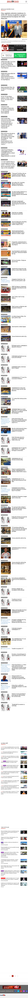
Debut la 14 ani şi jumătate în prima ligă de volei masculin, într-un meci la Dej (19, 695)
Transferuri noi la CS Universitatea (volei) (17, 600)
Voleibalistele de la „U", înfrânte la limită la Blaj (17, 459)
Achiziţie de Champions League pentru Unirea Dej (19, 497)
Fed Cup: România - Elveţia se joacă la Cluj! (19, 261)
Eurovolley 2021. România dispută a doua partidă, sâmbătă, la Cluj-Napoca (18, 184)
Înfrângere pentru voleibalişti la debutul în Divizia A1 (19, 346)
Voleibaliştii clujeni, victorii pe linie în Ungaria (19, 367)
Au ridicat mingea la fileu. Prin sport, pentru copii (19, 317)
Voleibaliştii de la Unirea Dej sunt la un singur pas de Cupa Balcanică (19, 389)
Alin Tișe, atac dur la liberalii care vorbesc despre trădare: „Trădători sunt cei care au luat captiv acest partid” (10, 757)
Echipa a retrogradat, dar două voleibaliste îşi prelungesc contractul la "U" (19, 611)
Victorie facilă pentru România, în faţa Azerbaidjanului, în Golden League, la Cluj (19, 223)
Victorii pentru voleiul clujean (19, 326)
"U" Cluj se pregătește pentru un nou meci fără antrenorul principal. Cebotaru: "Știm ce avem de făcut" (10, 748)
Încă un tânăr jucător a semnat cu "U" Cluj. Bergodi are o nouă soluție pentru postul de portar (10, 792)
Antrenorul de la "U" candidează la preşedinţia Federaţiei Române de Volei (18, 677)
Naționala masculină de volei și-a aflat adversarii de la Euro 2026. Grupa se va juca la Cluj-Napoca (8, 76)
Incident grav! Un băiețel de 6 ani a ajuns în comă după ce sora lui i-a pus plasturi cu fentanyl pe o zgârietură (10, 884)
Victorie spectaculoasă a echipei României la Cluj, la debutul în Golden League (18, 232)
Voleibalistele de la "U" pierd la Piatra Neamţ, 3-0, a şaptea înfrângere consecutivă (19, 449)
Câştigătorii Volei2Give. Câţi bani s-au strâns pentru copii (18, 280)
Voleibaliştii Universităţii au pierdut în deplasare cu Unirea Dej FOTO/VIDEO (19, 489)
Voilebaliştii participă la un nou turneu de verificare (19, 356)
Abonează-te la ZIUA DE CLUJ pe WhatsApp (21, 55)
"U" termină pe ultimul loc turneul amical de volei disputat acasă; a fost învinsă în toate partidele (19, 529)
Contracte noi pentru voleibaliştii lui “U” (17, 629)
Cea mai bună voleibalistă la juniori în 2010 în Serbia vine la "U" (19, 579)
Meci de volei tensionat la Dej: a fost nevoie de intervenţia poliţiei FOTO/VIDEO (19, 430)
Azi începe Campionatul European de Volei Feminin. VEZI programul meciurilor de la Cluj (19, 203)
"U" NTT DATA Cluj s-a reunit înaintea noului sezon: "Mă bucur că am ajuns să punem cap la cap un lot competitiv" (8, 164)
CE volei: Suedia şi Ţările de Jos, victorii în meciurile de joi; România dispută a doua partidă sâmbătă (19, 193)
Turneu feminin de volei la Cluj (19, 336)
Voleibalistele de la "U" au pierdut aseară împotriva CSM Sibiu (19, 480)
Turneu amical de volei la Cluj (19, 538)
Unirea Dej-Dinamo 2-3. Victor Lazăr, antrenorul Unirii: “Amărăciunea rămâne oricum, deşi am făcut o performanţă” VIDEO (19, 667)
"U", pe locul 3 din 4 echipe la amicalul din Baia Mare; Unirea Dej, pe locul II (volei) (19, 508)
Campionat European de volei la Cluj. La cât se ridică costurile (19, 269)
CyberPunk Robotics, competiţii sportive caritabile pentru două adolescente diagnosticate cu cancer (8, 153)
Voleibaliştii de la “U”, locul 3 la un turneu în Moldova (19, 378)
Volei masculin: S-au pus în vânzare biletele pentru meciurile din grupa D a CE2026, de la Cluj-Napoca (8, 64)
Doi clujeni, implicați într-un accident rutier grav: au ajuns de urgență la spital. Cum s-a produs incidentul (10, 781)
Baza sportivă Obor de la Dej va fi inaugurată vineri (7, 88)
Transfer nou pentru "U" (17, 648)
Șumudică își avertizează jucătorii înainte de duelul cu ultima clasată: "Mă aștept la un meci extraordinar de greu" (10, 772)
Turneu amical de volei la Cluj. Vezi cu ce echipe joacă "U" (19, 563)
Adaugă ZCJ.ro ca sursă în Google (8, 55)
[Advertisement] (14, 727)
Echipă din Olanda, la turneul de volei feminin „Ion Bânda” (19, 517)
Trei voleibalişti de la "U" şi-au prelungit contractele (19, 639)
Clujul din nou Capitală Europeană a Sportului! (17, 213)
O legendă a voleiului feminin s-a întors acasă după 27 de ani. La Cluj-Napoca (19, 243)
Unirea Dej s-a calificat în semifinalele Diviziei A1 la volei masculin (19, 687)
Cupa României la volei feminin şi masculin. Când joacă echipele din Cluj (19, 252)
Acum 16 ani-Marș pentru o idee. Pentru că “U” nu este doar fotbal (7, 99)
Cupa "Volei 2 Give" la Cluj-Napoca (18, 297)
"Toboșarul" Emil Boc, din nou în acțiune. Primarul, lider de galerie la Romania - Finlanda (19, 175)
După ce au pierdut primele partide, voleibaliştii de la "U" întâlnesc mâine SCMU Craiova (19, 470)
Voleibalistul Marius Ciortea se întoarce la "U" (19, 548)
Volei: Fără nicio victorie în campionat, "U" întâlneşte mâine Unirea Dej (18, 438)
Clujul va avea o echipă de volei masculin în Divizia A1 (19, 307)
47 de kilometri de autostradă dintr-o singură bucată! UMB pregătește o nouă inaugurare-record (9, 860)
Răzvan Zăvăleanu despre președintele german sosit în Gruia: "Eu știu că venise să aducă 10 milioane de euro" (10, 832)
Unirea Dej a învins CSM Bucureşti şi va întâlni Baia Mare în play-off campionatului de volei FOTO (19, 420)
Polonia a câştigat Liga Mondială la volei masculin (18, 589)
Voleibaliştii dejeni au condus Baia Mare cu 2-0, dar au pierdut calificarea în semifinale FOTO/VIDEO (19, 411)
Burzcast (13, 993)
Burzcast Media (18, 993)
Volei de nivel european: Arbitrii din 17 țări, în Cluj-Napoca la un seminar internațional (7, 110)
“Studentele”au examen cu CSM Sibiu (18, 705)
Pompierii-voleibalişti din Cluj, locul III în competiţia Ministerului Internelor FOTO (19, 621)
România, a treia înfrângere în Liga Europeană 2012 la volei (19, 654)
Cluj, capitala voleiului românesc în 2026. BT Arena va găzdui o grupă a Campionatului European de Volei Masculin (13, 15)
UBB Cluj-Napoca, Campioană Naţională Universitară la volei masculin (19, 288)
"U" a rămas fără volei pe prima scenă (19, 399)
